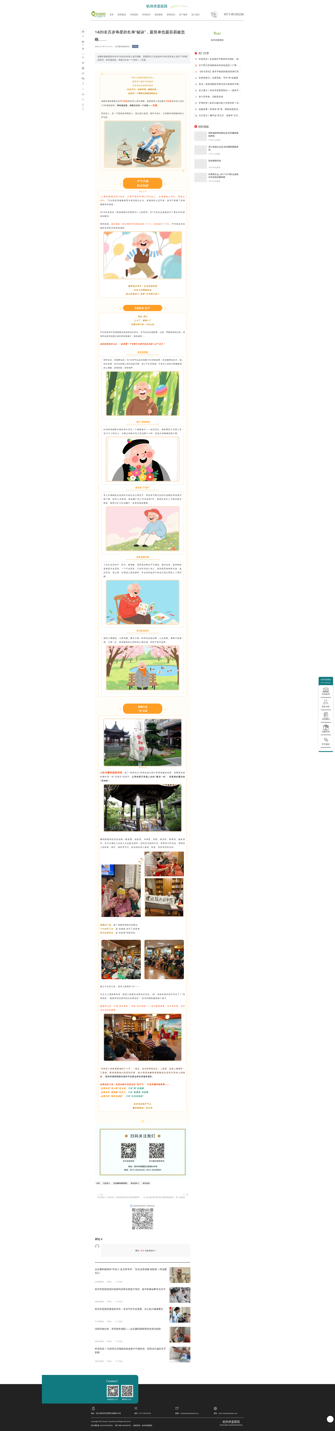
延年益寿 (146, 1183)
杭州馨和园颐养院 (122, 46)
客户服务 (183, 14)
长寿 (98, 1183)
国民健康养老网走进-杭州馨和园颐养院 (223, 134)
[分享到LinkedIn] (83, 94)
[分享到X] (83, 89)
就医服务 (159, 14)
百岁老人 (106, 1183)
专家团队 (134, 14)
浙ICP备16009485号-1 (123, 1425)
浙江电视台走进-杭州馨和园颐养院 (223, 148)
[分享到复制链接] (83, 58)
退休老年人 (135, 1183)
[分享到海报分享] (83, 105)
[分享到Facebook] (83, 84)
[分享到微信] (83, 78)
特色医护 (146, 14)
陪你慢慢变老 (214, 160)
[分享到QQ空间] (83, 63)
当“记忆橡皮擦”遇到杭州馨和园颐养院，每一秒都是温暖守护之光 (165, 1197)
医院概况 (122, 14)
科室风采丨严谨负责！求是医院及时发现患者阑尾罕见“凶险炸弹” (119, 1197)
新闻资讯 (171, 14)
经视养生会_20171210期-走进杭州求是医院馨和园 (223, 176)
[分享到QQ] (83, 68)
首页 (112, 14)
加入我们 (195, 14)
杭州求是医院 (217, 39)
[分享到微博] (83, 73)
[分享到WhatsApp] (83, 99)
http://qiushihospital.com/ (228, 1413)
